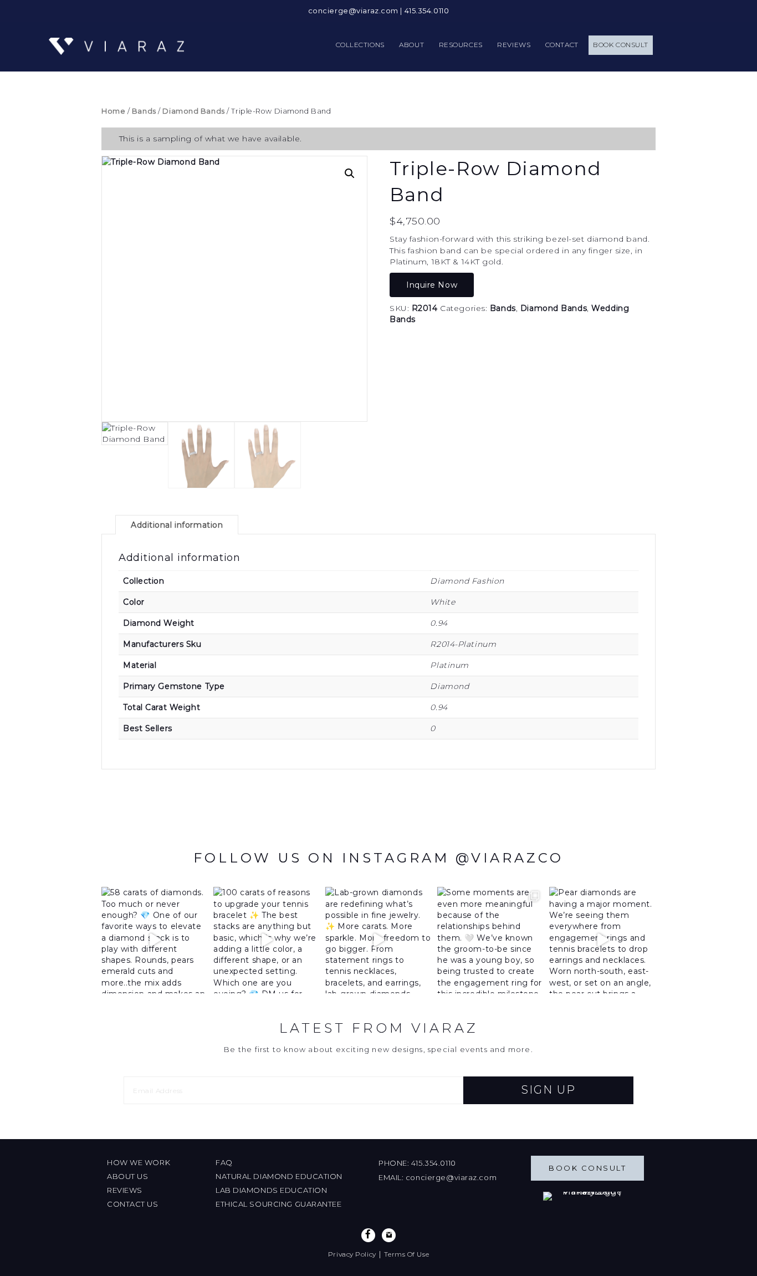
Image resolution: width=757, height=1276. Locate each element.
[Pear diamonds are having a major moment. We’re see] (602, 940)
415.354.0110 (427, 10)
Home (113, 111)
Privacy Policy (352, 1254)
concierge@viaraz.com (353, 10)
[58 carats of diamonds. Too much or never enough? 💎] (154, 940)
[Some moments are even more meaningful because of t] (490, 940)
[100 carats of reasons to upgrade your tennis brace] (266, 940)
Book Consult (587, 1167)
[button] (350, 173)
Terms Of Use (406, 1254)
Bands (144, 111)
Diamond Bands (193, 111)
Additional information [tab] (177, 525)
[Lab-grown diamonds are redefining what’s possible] (378, 940)
